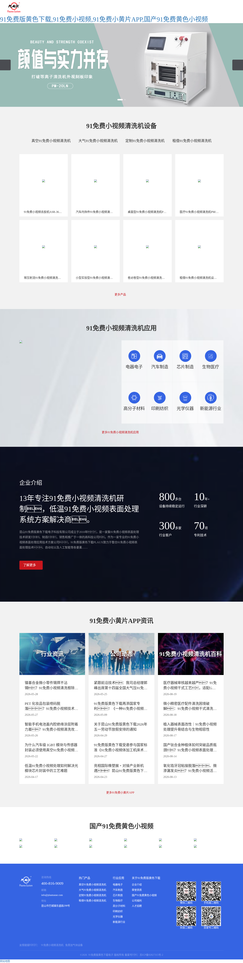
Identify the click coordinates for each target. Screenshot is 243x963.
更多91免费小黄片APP (120, 792)
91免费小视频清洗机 (52, 945)
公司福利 (137, 900)
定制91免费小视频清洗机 (145, 141)
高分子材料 (119, 906)
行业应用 (118, 878)
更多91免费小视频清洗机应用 (120, 432)
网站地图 (5, 961)
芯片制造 (118, 895)
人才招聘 (137, 906)
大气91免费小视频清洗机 (98, 141)
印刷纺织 (118, 911)
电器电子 (118, 884)
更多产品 (121, 294)
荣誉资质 (137, 890)
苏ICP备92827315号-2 (151, 955)
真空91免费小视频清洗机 (51, 141)
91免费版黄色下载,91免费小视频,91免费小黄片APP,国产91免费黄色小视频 (104, 19)
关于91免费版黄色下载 (146, 878)
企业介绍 (137, 884)
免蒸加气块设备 (74, 945)
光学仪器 (118, 916)
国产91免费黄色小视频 (144, 895)
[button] (120, 99)
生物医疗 (118, 900)
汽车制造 (118, 890)
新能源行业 (119, 922)
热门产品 (84, 878)
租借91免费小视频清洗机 (192, 141)
